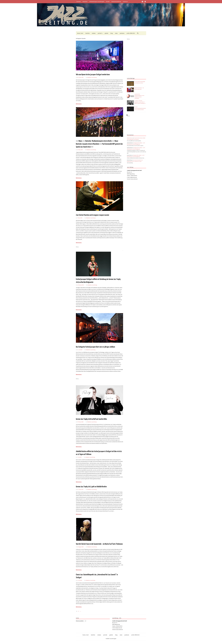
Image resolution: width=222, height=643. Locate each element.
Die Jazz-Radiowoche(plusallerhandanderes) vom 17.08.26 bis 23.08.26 (140, 108)
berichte (87, 33)
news (116, 33)
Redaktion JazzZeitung (92, 77)
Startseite (78, 1)
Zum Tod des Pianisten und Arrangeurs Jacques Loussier (92, 215)
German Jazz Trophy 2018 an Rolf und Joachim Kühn (91, 419)
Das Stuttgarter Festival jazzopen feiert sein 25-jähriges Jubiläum (95, 347)
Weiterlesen (78, 103)
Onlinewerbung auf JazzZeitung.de (96, 1)
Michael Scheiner (130, 138)
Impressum (125, 1)
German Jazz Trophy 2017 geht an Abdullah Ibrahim (91, 487)
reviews (93, 33)
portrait (100, 33)
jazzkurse (122, 33)
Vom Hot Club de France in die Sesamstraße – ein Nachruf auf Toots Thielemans (99, 544)
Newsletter (85, 1)
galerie (106, 33)
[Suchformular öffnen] (138, 33)
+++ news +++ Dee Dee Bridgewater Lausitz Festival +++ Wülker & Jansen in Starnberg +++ (140, 102)
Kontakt (107, 1)
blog (111, 33)
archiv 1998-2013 (131, 33)
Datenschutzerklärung (116, 1)
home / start (80, 33)
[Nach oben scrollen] (220, 641)
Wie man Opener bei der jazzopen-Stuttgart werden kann (93, 75)
